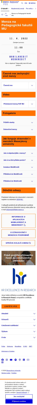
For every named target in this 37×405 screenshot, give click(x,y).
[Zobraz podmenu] (32, 314)
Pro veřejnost (30, 8)
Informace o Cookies (7, 351)
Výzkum (4, 331)
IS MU (25, 346)
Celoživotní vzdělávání (9, 325)
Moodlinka (18, 346)
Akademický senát (17, 8)
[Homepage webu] (10, 3)
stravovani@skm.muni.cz (15, 209)
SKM (18, 199)
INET (30, 346)
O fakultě (4, 8)
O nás (3, 337)
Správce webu (5, 373)
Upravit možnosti (21, 392)
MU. (21, 199)
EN (26, 3)
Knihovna (10, 346)
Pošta (3, 346)
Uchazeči (4, 319)
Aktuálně (4, 313)
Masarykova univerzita (13, 370)
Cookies (13, 373)
